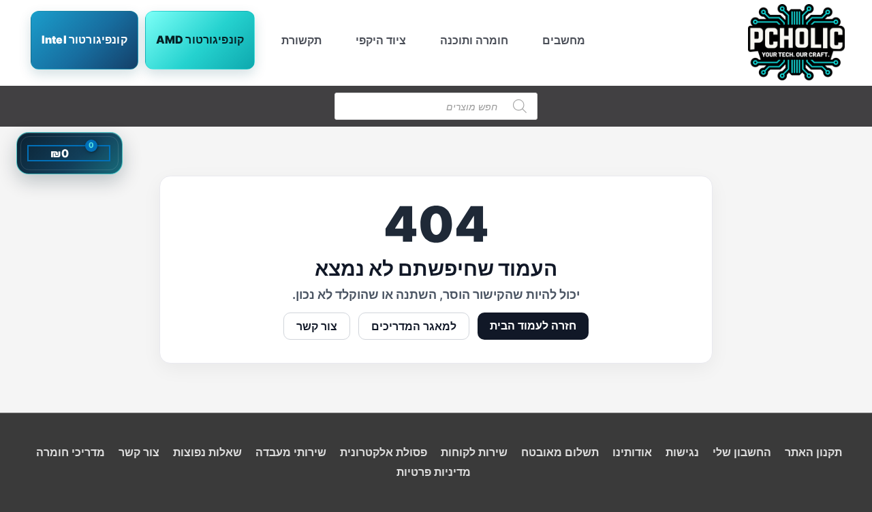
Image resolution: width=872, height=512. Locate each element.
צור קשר (316, 326)
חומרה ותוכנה (474, 40)
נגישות (682, 452)
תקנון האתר (813, 452)
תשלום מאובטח (560, 452)
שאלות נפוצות (207, 452)
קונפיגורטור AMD (200, 39)
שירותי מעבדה (290, 452)
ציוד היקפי (381, 40)
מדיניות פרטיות (433, 472)
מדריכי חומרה (70, 452)
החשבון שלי (742, 452)
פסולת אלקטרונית (383, 452)
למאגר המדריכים (413, 326)
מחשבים (563, 40)
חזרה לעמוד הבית (533, 325)
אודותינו (632, 452)
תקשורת (301, 40)
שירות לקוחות (474, 452)
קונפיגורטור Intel (84, 39)
